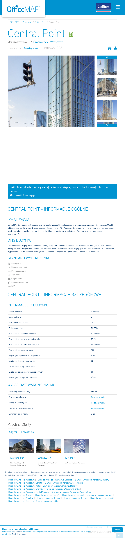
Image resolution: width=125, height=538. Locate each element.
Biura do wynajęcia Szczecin (21, 501)
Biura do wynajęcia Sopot (101, 498)
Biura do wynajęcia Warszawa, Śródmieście (64, 483)
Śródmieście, (41, 42)
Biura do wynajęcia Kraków (20, 495)
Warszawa (27, 22)
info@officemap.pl (25, 195)
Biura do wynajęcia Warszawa (21, 480)
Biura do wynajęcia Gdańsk (49, 498)
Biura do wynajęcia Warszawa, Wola (24, 486)
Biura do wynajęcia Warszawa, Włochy (92, 480)
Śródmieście (40, 22)
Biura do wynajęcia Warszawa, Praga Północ (71, 492)
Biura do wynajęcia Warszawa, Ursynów (25, 489)
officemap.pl (17, 532)
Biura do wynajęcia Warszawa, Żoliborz (55, 480)
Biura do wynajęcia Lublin (47, 501)
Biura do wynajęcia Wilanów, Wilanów (63, 489)
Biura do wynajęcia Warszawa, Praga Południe (28, 492)
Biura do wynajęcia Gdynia (75, 498)
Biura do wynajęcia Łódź (73, 495)
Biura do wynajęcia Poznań (47, 495)
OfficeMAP (14, 22)
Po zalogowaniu (98, 397)
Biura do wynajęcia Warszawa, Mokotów (60, 486)
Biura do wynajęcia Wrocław (21, 498)
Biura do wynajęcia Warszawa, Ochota (25, 483)
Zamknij (117, 530)
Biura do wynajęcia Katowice (99, 495)
